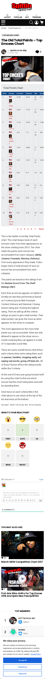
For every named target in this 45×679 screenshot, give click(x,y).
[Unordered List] (18, 500)
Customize (22, 667)
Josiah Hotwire (11, 206)
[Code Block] (24, 500)
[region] (22, 658)
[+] (33, 500)
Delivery (29, 93)
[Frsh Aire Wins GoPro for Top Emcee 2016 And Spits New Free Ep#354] (22, 578)
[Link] (27, 500)
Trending (36, 17)
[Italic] (6, 500)
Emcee (11, 93)
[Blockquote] (21, 500)
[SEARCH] (31, 22)
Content (19, 93)
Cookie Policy (35, 654)
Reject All (22, 674)
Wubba (21, 630)
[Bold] (3, 500)
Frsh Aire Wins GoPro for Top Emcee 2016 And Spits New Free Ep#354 (21, 595)
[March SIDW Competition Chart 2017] (22, 545)
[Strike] (12, 500)
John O (11, 129)
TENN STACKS (11, 141)
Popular (18, 17)
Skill (35, 93)
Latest (7, 17)
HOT (27, 17)
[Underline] (9, 500)
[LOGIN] (36, 22)
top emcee (36, 405)
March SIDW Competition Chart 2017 (22, 562)
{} (31, 500)
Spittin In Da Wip (20, 405)
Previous (5, 229)
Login (41, 479)
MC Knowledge (11, 221)
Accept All (22, 660)
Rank (4, 93)
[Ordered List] (15, 500)
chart (6, 405)
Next (41, 229)
